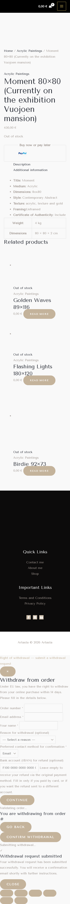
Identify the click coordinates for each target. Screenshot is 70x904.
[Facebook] (28, 617)
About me (35, 568)
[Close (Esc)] (49, 893)
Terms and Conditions (35, 598)
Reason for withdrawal (24, 733)
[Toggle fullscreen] (21, 893)
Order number (11, 708)
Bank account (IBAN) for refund (31, 760)
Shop (35, 574)
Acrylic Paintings (29, 51)
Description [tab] (21, 164)
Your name (9, 725)
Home (8, 51)
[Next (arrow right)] (21, 900)
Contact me (35, 562)
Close (13, 884)
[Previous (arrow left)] (6, 900)
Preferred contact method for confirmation (33, 746)
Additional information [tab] (30, 170)
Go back (16, 827)
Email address (11, 717)
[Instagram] (35, 617)
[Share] (35, 893)
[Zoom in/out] (6, 893)
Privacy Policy (35, 603)
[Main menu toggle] (61, 6)
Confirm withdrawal (30, 837)
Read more (39, 314)
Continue (17, 800)
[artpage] (41, 617)
